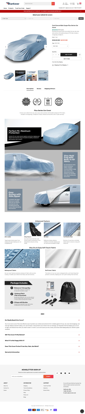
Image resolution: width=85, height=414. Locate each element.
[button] (6, 47)
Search (81, 18)
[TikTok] (65, 373)
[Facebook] (57, 373)
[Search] (39, 3)
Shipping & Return (49, 88)
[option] (26, 46)
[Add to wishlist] (79, 54)
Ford (56, 37)
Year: (55, 43)
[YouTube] (69, 373)
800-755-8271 (78, 8)
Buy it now (67, 59)
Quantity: (54, 51)
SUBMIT (48, 376)
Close (80, 11)
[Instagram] (61, 373)
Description (30, 88)
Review (39, 88)
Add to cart (68, 54)
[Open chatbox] (82, 411)
